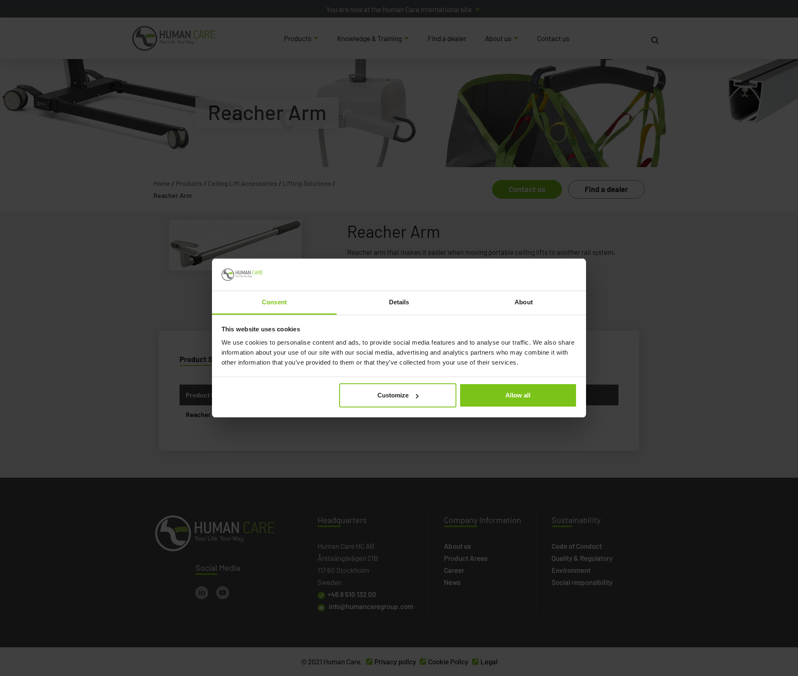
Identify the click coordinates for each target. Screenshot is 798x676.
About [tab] (524, 302)
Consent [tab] (274, 302)
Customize (393, 395)
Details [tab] (399, 302)
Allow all (517, 395)
